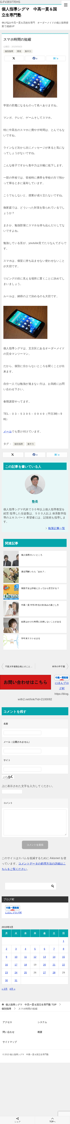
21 (54, 964)
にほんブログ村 (13, 912)
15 (63, 956)
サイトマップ (10, 1042)
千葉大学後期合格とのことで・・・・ (20, 666)
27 (44, 972)
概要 (40, 1032)
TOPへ (52, 1121)
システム (42, 1022)
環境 (19, 51)
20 (44, 964)
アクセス (7, 1022)
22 (63, 964)
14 (54, 956)
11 (25, 956)
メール (7, 431)
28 (54, 972)
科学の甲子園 (58, 666)
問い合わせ (8, 1032)
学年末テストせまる (30, 638)
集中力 (28, 51)
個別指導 (9, 51)
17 (16, 964)
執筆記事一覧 (56, 528)
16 (6, 964)
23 (6, 972)
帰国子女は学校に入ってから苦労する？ (40, 588)
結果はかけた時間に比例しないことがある (41, 622)
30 (6, 980)
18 (25, 964)
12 (35, 956)
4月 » (12, 989)
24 (16, 972)
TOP (31, 1004)
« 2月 (4, 989)
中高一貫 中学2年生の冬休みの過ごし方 (40, 605)
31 (16, 980)
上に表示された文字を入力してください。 (28, 786)
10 (16, 956)
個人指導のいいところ (31, 555)
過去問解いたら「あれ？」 (34, 571)
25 (25, 972)
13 (44, 956)
